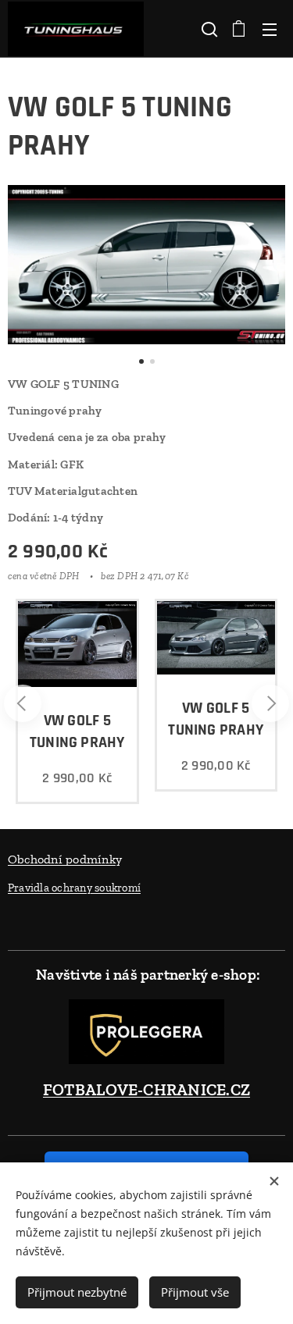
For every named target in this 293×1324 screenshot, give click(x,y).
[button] (207, 28)
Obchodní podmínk (62, 859)
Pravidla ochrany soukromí (74, 888)
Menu (269, 28)
